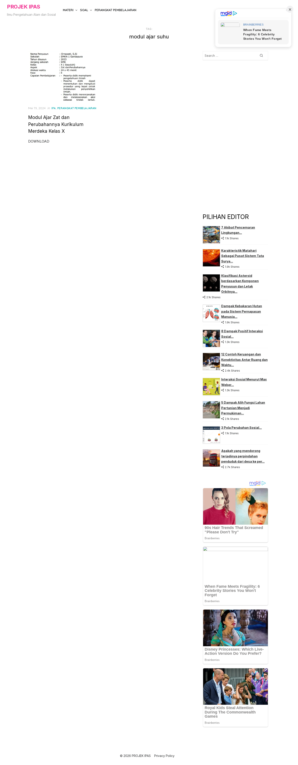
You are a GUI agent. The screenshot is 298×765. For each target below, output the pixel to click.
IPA (53, 108)
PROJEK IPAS (23, 6)
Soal (84, 10)
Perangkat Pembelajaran (115, 10)
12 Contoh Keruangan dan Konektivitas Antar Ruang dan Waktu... (244, 359)
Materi (68, 10)
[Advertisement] (235, 136)
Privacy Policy (164, 756)
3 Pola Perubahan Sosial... (241, 427)
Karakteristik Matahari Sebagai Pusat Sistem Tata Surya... (242, 256)
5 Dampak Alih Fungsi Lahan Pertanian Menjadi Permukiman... (243, 408)
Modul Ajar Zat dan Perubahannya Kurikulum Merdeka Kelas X (55, 124)
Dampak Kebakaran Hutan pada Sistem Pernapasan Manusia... (241, 311)
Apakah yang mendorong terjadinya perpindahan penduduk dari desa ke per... (243, 456)
